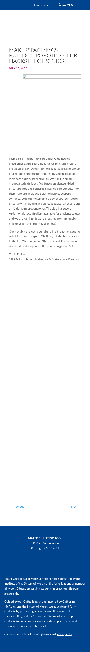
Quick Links (41, 5)
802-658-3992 (45, 553)
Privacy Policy (64, 634)
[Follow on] (32, 567)
